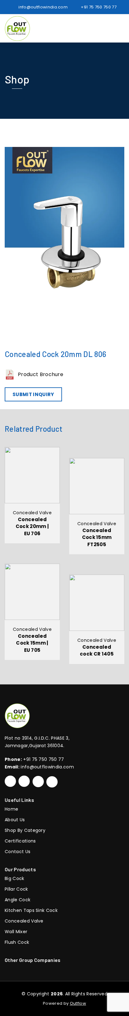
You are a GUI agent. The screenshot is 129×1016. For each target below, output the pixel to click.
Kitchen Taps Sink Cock (31, 910)
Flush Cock (17, 942)
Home (11, 809)
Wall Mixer (16, 931)
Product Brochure (40, 374)
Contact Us (17, 851)
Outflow (78, 1003)
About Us (15, 819)
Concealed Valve (24, 921)
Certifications (20, 841)
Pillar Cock (16, 889)
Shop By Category (25, 830)
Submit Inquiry (33, 394)
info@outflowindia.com (47, 767)
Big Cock (14, 878)
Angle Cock (17, 900)
